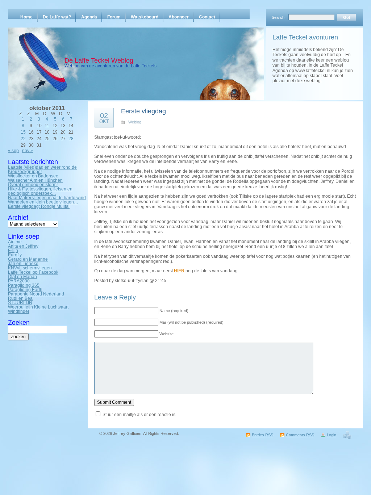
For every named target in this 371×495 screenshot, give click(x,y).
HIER (179, 270)
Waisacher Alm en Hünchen (35, 180)
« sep (13, 150)
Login (331, 435)
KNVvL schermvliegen (30, 267)
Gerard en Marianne (28, 259)
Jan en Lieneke (23, 263)
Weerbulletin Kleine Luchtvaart (38, 307)
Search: (278, 17)
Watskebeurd (144, 17)
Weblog (134, 122)
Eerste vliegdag (143, 111)
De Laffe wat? (57, 17)
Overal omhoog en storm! (33, 184)
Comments (300, 435)
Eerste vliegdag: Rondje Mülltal (39, 206)
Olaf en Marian (22, 276)
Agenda (89, 17)
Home (26, 17)
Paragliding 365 (23, 285)
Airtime (15, 241)
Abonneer (178, 17)
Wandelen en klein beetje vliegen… (43, 202)
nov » (27, 150)
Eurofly (15, 254)
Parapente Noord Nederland (36, 294)
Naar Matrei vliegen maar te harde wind (47, 197)
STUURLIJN (20, 302)
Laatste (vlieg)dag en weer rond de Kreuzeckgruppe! (42, 169)
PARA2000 (19, 281)
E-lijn (13, 250)
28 (71, 139)
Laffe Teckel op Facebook (33, 272)
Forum (114, 17)
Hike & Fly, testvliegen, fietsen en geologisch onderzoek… (40, 191)
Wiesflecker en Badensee (33, 176)
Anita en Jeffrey (23, 246)
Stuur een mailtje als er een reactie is (139, 414)
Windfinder (18, 311)
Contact (207, 17)
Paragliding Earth (25, 289)
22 (23, 139)
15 (23, 132)
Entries (262, 435)
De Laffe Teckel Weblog (98, 60)
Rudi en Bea (20, 298)
